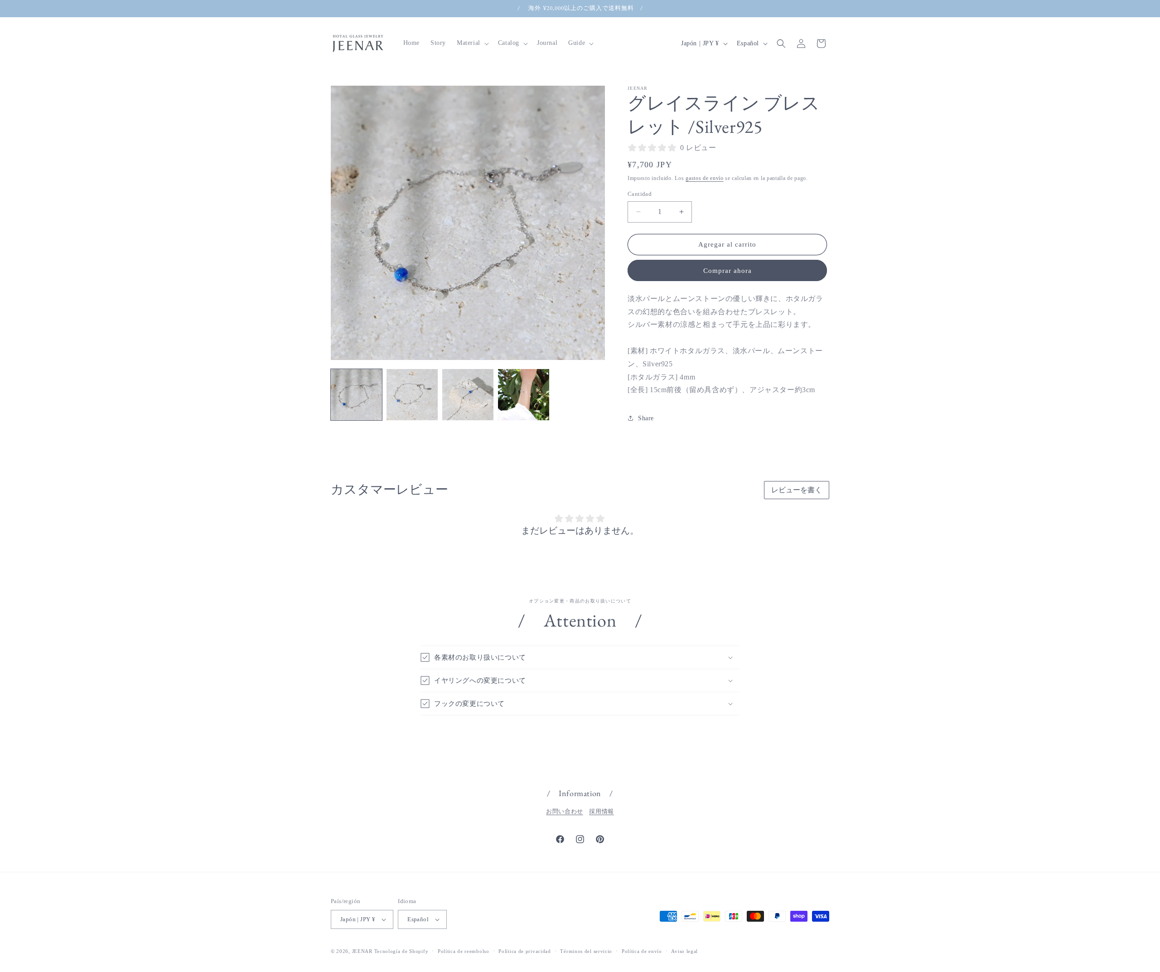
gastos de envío (705, 178)
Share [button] (646, 418)
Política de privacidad (524, 951)
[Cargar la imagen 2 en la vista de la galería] (412, 394)
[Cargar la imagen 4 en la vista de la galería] (523, 394)
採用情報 (601, 811)
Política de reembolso (463, 951)
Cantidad (640, 193)
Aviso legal (684, 951)
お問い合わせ (564, 811)
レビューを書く (796, 490)
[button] (472, 43)
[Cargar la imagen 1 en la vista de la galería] (356, 394)
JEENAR (362, 951)
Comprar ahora (727, 270)
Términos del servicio (586, 951)
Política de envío (642, 951)
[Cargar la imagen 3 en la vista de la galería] (467, 394)
